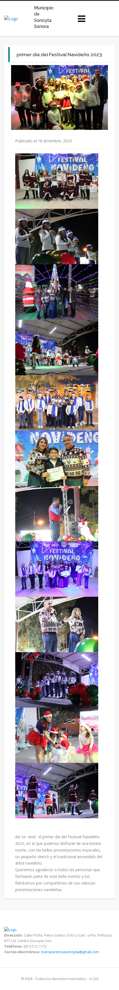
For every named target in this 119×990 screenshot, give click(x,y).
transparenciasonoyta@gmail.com (70, 951)
